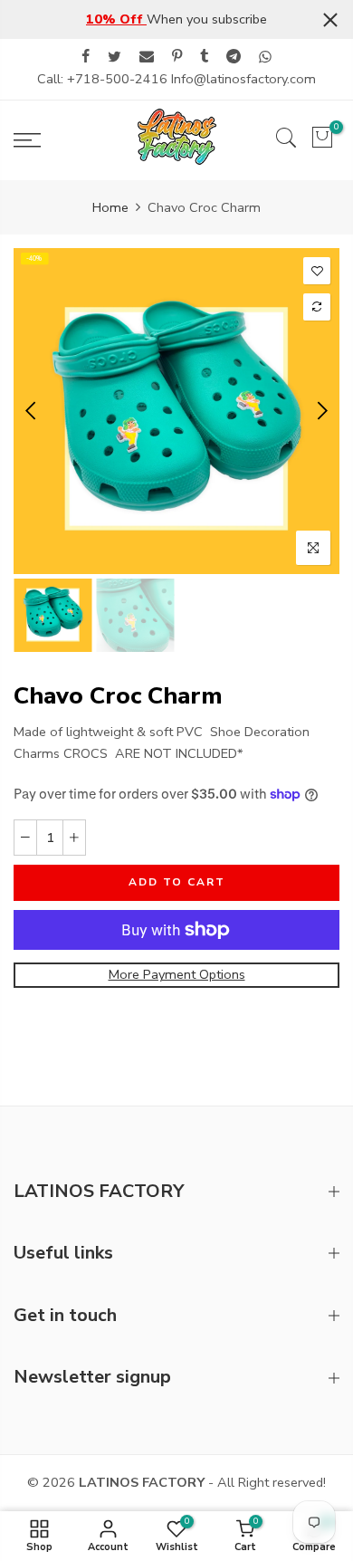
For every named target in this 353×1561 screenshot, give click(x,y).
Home (110, 207)
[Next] (321, 411)
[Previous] (32, 411)
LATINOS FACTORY (142, 1482)
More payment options (177, 974)
